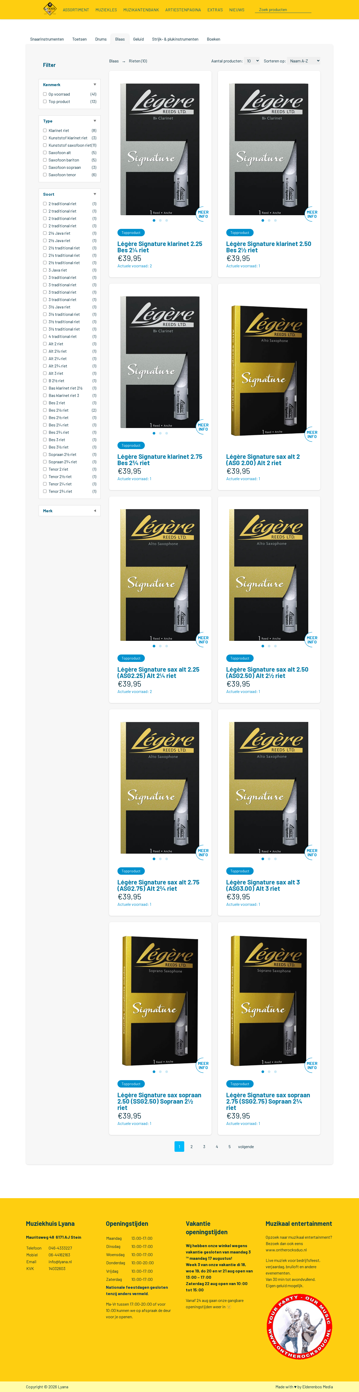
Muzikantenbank (141, 9)
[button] (154, 220)
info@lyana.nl (60, 1261)
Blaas (120, 38)
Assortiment (76, 9)
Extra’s (215, 9)
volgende (246, 1146)
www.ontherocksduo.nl (286, 1249)
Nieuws (236, 9)
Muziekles (106, 9)
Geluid (138, 38)
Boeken (213, 38)
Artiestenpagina (183, 9)
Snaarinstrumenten (47, 38)
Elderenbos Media (317, 1386)
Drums (101, 38)
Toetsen (79, 38)
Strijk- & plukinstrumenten (175, 38)
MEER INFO (203, 214)
